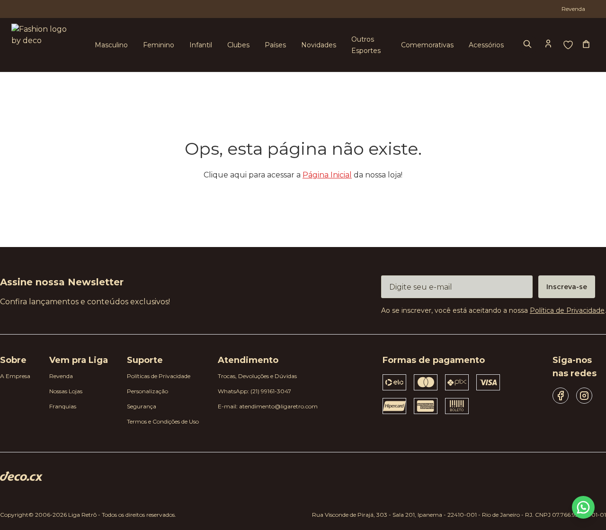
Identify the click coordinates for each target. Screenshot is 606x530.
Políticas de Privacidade (158, 376)
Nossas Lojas (65, 391)
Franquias (62, 406)
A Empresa (15, 376)
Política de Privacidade (567, 310)
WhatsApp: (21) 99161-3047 (254, 391)
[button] (549, 44)
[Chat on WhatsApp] (583, 507)
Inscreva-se (566, 287)
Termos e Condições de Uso (163, 421)
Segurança (141, 406)
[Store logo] (42, 45)
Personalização (147, 391)
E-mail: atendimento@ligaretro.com (268, 406)
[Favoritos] (568, 45)
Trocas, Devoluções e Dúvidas (257, 376)
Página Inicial (327, 174)
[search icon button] (528, 44)
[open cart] (587, 45)
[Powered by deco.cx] (21, 476)
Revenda (61, 376)
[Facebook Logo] (561, 396)
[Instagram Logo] (584, 396)
